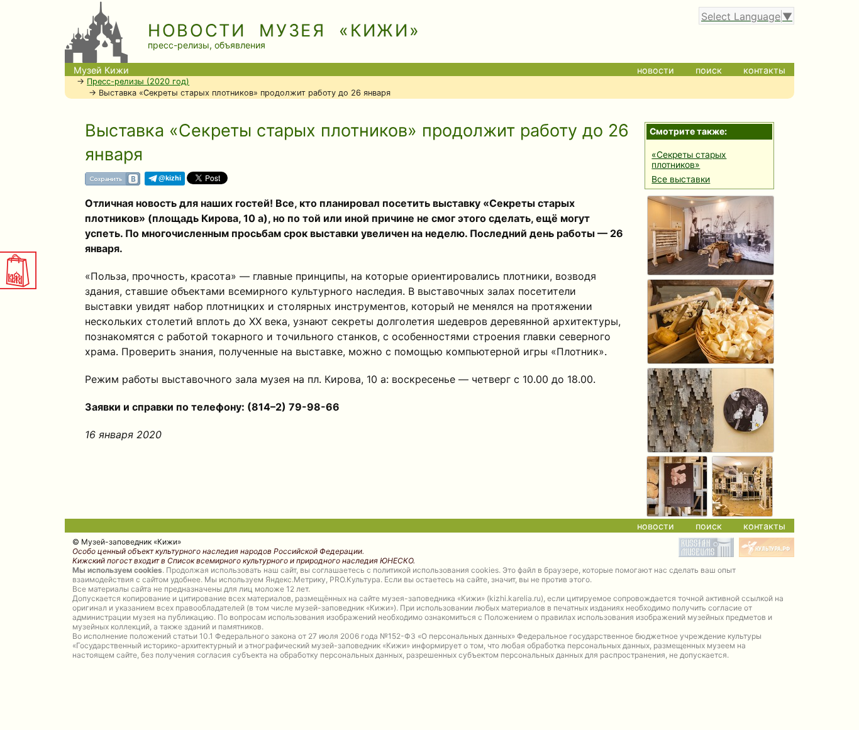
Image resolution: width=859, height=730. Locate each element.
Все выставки (680, 179)
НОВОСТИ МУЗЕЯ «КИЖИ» (284, 30)
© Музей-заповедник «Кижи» (126, 541)
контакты (764, 70)
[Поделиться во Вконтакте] (112, 183)
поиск (709, 70)
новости (655, 70)
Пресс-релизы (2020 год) (138, 81)
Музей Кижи (101, 70)
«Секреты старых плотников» (688, 160)
